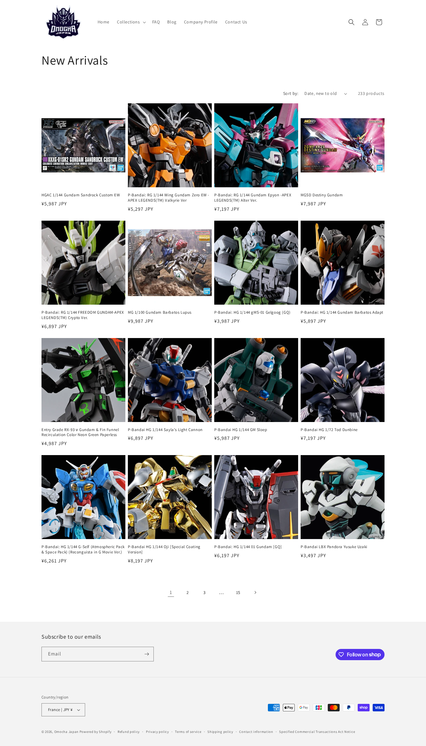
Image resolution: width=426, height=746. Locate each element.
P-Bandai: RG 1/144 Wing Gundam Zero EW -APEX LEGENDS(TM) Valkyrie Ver (168, 198)
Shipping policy (220, 731)
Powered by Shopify (96, 731)
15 (238, 592)
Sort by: (290, 93)
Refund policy (129, 731)
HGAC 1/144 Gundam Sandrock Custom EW (80, 195)
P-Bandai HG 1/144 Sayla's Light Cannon (165, 429)
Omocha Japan (66, 731)
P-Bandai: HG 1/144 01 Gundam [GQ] (248, 546)
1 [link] (171, 592)
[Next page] (255, 592)
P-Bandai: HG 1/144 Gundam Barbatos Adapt (342, 312)
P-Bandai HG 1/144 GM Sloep (240, 429)
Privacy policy (157, 731)
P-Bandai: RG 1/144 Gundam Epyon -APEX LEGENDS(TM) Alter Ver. (252, 198)
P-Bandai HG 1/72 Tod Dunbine (329, 429)
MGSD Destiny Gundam (322, 195)
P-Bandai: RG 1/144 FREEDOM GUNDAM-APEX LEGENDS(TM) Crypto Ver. (82, 315)
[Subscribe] (146, 654)
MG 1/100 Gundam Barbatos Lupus (159, 312)
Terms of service (188, 731)
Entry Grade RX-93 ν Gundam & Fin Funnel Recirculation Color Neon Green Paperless (80, 432)
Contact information (256, 731)
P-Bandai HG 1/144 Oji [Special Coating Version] (164, 549)
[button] (130, 21)
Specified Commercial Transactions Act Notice (317, 731)
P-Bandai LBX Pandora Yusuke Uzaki (334, 546)
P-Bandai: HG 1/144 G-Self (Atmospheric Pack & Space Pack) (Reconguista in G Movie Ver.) (83, 549)
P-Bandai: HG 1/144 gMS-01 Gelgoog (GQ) (252, 312)
